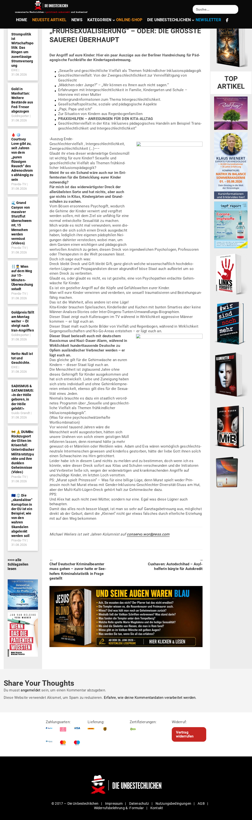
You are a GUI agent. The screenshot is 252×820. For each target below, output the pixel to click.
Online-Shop (129, 19)
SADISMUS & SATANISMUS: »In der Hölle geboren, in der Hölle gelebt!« (22, 397)
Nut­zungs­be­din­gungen (173, 803)
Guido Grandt (20, 413)
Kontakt (156, 808)
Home (21, 19)
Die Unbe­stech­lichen (169, 19)
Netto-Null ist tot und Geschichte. (22, 358)
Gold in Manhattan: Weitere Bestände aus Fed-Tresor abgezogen (22, 100)
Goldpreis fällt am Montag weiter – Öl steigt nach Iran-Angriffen (22, 321)
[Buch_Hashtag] (231, 323)
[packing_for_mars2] (231, 471)
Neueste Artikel (49, 19)
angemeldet (30, 690)
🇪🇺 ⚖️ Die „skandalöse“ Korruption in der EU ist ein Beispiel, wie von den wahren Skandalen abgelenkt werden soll (22, 515)
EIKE (14, 70)
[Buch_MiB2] (231, 426)
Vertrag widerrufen (185, 734)
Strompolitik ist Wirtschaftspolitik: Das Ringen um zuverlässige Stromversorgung (22, 49)
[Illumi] (231, 374)
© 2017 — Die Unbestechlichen (75, 803)
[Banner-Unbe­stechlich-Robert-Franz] (231, 113)
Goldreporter (20, 116)
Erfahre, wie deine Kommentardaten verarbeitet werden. (150, 697)
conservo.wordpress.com (148, 534)
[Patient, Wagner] (23, 634)
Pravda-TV (18, 184)
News (76, 19)
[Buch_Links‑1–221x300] (231, 273)
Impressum (114, 803)
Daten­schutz (139, 803)
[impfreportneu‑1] (231, 224)
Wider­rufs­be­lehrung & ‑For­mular (119, 808)
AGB (201, 803)
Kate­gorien (99, 19)
